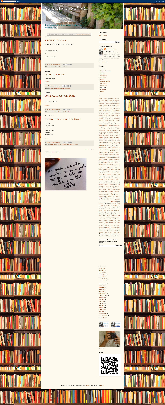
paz (112, 194)
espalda (117, 135)
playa (117, 199)
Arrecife (117, 105)
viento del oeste (109, 234)
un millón (116, 229)
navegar (106, 184)
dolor (119, 128)
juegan (112, 160)
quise (115, 207)
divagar (100, 128)
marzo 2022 (102, 273)
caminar (58, 88)
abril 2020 (101, 305)
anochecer (102, 103)
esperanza (101, 137)
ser (99, 218)
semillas (105, 217)
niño (119, 184)
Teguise (117, 225)
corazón (54, 67)
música (119, 181)
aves (100, 108)
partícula (117, 193)
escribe (117, 133)
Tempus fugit (101, 227)
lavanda (110, 164)
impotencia (102, 157)
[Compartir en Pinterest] (71, 64)
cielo (117, 115)
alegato (110, 100)
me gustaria (110, 172)
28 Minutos (106, 98)
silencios (118, 219)
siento (107, 218)
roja (110, 213)
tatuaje (106, 225)
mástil (100, 172)
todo (100, 229)
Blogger (102, 385)
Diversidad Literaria (105, 71)
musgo (114, 181)
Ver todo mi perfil (103, 62)
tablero (119, 224)
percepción (103, 89)
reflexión (117, 210)
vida (119, 232)
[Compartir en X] (67, 64)
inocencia (110, 159)
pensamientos (109, 196)
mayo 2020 (101, 303)
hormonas (112, 152)
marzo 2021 (102, 287)
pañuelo (100, 193)
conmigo (107, 118)
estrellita (100, 139)
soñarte (111, 222)
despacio (105, 125)
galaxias (113, 147)
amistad (109, 101)
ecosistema (102, 130)
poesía (114, 203)
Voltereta (109, 235)
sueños (101, 224)
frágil (110, 145)
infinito (100, 159)
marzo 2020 (102, 307)
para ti (105, 193)
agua (119, 98)
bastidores (118, 110)
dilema (113, 127)
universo (100, 230)
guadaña (100, 150)
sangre (108, 215)
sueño (119, 222)
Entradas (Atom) (56, 152)
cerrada (112, 115)
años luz (108, 103)
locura (114, 167)
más (118, 171)
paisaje (106, 191)
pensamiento (101, 196)
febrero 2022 (102, 275)
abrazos (52, 111)
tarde (102, 225)
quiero (110, 207)
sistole (105, 220)
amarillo (104, 101)
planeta (109, 199)
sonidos (101, 222)
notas (117, 186)
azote (111, 108)
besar (106, 112)
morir (106, 179)
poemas (102, 91)
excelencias (111, 139)
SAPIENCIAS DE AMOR (55, 40)
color (100, 117)
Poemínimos (59, 67)
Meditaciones (103, 83)
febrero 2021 (102, 289)
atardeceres (116, 106)
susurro (111, 224)
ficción (101, 142)
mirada (107, 177)
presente (108, 205)
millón (114, 176)
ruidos (100, 215)
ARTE (100, 106)
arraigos (111, 105)
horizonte (105, 152)
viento (102, 234)
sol (115, 220)
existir (101, 140)
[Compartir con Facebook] (69, 64)
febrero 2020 (102, 309)
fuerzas (104, 147)
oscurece (114, 189)
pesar (108, 198)
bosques (114, 112)
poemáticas (101, 203)
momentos (101, 179)
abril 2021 (101, 285)
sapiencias (65, 67)
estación (112, 137)
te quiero (111, 225)
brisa (119, 112)
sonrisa (106, 222)
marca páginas (107, 171)
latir (105, 164)
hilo (118, 150)
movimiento (111, 179)
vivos (104, 235)
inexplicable (116, 157)
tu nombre (109, 229)
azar (107, 108)
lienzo (100, 167)
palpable (117, 191)
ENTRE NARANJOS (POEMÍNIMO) (60, 95)
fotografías (114, 144)
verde (115, 230)
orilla (109, 189)
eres (106, 133)
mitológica (117, 177)
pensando (117, 196)
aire (106, 100)
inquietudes (116, 159)
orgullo (104, 189)
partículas (101, 194)
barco (109, 110)
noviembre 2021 (103, 279)
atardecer (110, 107)
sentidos (110, 217)
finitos (109, 142)
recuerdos (68, 88)
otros (102, 191)
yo (116, 235)
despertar (111, 125)
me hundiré (116, 172)
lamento (117, 162)
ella (119, 130)
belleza (101, 112)
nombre (107, 186)
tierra (117, 227)
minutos (102, 177)
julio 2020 (101, 299)
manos (118, 169)
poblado (107, 202)
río (112, 212)
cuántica (117, 122)
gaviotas (118, 147)
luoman (87, 385)
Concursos (102, 69)
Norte (113, 186)
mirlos (111, 177)
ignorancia (101, 155)
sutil (115, 224)
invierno (107, 161)
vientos (117, 234)
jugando (59, 144)
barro (113, 110)
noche (102, 186)
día (99, 127)
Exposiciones (103, 75)
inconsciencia (109, 157)
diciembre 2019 (102, 313)
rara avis (117, 208)
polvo (119, 203)
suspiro (106, 224)
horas (100, 152)
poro (102, 205)
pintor (100, 199)
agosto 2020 (102, 297)
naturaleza (101, 184)
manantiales (113, 169)
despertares (116, 125)
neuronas (111, 184)
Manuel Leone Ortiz (111, 49)
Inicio (64, 149)
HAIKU (102, 79)
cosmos (117, 120)
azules (104, 110)
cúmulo (105, 123)
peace (117, 194)
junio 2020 (101, 301)
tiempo (107, 227)
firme (114, 142)
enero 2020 (101, 311)
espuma (52, 144)
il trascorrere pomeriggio (110, 155)
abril (115, 98)
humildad (117, 154)
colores (104, 117)
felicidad (118, 140)
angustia (118, 101)
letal (107, 166)
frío (118, 145)
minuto (118, 176)
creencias (106, 122)
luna (100, 169)
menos (119, 174)
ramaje (106, 208)
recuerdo (106, 210)
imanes (119, 155)
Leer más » (47, 81)
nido (116, 184)
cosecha (112, 120)
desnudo (100, 125)
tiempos (113, 227)
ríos (116, 212)
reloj (105, 212)
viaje (115, 232)
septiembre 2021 (103, 283)
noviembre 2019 (103, 316)
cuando (111, 122)
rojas (114, 213)
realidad (100, 210)
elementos (115, 130)
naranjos (63, 111)
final (106, 142)
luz (103, 169)
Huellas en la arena (105, 81)
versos (76, 144)
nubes (100, 188)
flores (107, 144)
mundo (109, 181)
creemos (100, 122)
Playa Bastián (101, 202)
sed (101, 217)
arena (117, 103)
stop (115, 222)
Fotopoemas (103, 77)
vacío (105, 230)
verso (106, 232)
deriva (117, 123)
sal (73, 144)
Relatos (100, 212)
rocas (102, 213)
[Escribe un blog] (65, 64)
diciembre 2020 (102, 293)
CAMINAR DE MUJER (55, 74)
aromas (105, 105)
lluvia (109, 167)
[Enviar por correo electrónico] (63, 64)
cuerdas (100, 123)
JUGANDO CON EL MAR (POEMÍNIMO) (63, 119)
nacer (102, 182)
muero (117, 179)
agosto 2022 (102, 268)
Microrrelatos (103, 85)
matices (104, 172)
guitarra (106, 150)
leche (115, 164)
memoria (114, 174)
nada (106, 182)
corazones (101, 120)
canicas (117, 113)
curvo (109, 123)
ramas (111, 208)
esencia (106, 135)
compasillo (116, 117)
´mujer (51, 88)
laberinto (105, 162)
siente (103, 218)
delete (113, 123)
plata (114, 199)
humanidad (111, 154)
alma (100, 102)
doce (115, 128)
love (118, 167)
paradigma (111, 193)
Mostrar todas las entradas (83, 34)
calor (101, 113)
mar (62, 144)
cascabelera (101, 115)
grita (113, 149)
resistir (109, 212)
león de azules (102, 166)
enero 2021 (101, 291)
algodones (117, 100)
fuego (100, 147)
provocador (101, 207)
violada (100, 235)
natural (117, 182)
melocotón (109, 174)
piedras (113, 198)
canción (111, 113)
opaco (100, 189)
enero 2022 (101, 277)
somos (119, 220)
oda (110, 187)
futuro (109, 147)
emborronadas (103, 132)
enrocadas (111, 132)
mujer (105, 181)
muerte (100, 181)
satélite (119, 215)
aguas (102, 100)
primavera (115, 205)
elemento (109, 130)
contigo (112, 118)
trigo (104, 229)
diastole (108, 127)
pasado (106, 194)
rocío (106, 213)
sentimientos (116, 217)
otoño (119, 189)
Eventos (102, 73)
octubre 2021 (102, 281)
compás (110, 117)
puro (106, 207)
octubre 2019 (102, 318)
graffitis (58, 111)
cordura (106, 120)
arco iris (113, 103)
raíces (102, 208)
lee (118, 164)
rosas (118, 213)
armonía (100, 105)
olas (118, 187)
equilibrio (101, 134)
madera (107, 169)
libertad (117, 166)
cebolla (107, 115)
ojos (114, 188)
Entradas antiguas (89, 149)
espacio (111, 135)
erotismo (111, 133)
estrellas (117, 137)
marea (65, 144)
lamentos (101, 164)
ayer (103, 108)
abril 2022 (101, 270)
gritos (117, 149)
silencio (112, 219)
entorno (116, 132)
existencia (118, 139)
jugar (100, 162)
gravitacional (108, 149)
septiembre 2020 (103, 295)
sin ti (101, 220)
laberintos (111, 162)
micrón (101, 176)
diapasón (104, 127)
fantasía (113, 140)
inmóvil (105, 159)
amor (51, 67)
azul (115, 108)
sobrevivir (111, 220)
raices (119, 207)
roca (119, 212)
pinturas (104, 199)
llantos (105, 167)
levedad (111, 166)
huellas (117, 152)
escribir (100, 135)
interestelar (101, 160)
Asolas (104, 106)
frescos (55, 144)
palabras (111, 191)
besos (55, 111)
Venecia (110, 230)
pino (118, 198)
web (113, 235)
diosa (118, 127)
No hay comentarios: (55, 64)
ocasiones (105, 187)
